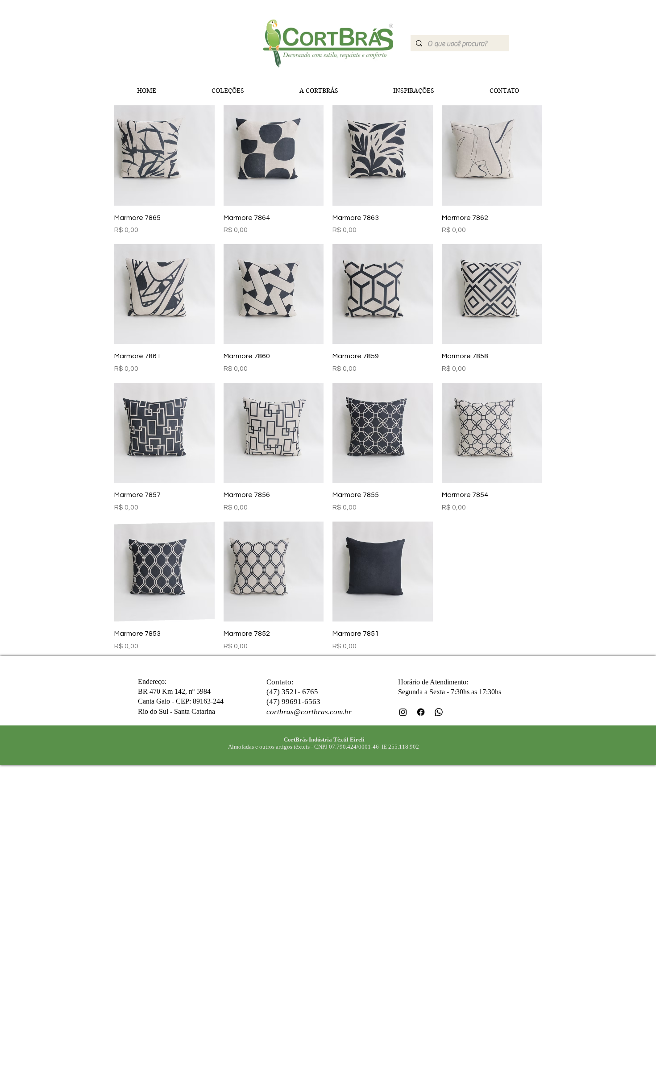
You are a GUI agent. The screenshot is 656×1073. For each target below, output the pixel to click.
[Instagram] (403, 712)
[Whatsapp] (439, 712)
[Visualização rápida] (164, 155)
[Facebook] (421, 712)
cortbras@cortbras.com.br (309, 712)
